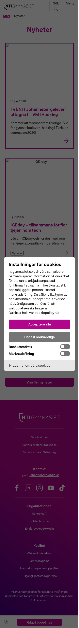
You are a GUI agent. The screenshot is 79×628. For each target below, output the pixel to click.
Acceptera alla (39, 324)
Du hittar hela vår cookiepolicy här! (34, 313)
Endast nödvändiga (39, 337)
